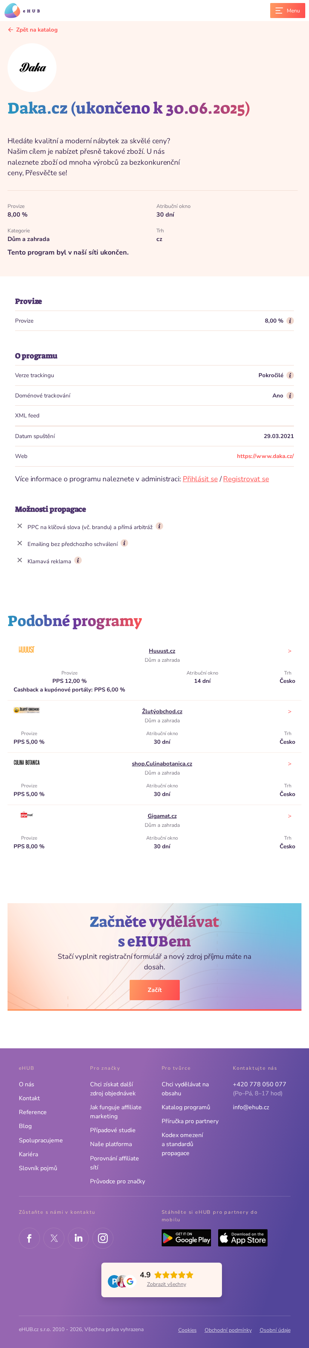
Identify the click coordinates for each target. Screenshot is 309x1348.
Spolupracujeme (41, 1140)
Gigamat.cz (162, 816)
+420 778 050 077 (259, 1084)
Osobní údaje (275, 1330)
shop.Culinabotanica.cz (162, 763)
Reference (33, 1112)
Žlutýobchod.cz (162, 711)
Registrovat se (246, 479)
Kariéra (28, 1154)
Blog (25, 1126)
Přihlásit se (200, 479)
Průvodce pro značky (117, 1181)
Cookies (187, 1330)
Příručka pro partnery (190, 1121)
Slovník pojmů (38, 1168)
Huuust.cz (162, 651)
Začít (155, 990)
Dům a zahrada (162, 660)
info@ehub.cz (251, 1107)
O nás (26, 1084)
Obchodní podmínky (228, 1330)
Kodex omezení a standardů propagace (182, 1144)
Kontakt (29, 1098)
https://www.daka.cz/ (265, 456)
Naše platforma (111, 1144)
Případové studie (113, 1130)
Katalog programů (186, 1107)
